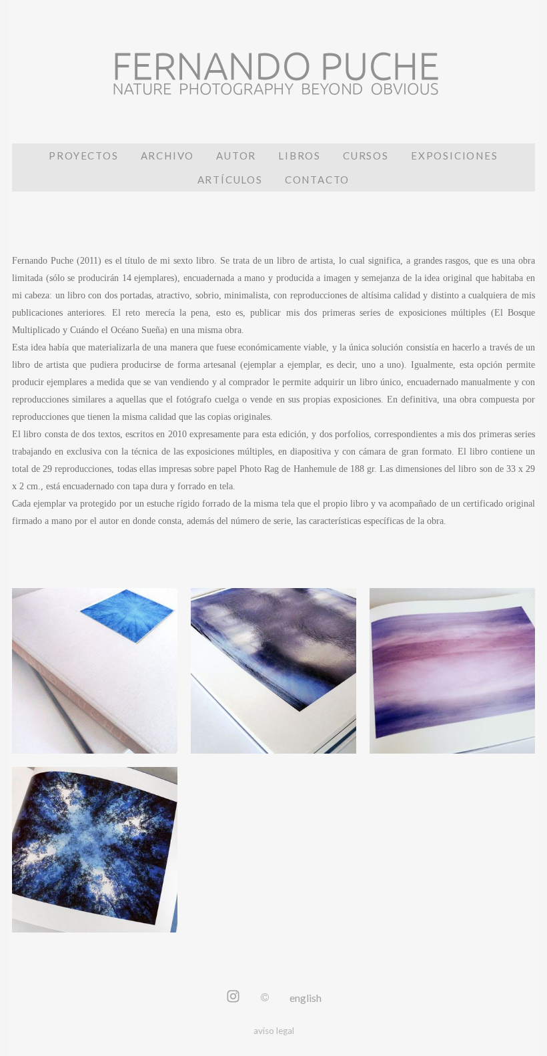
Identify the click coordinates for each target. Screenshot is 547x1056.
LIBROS (299, 156)
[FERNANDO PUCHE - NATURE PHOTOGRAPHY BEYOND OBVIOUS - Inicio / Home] (273, 83)
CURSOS (366, 156)
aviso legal (273, 1030)
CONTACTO (317, 180)
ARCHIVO (168, 156)
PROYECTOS (83, 156)
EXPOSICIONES (454, 156)
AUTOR (236, 156)
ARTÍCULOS (230, 180)
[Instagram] (233, 997)
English (306, 997)
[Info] (265, 997)
